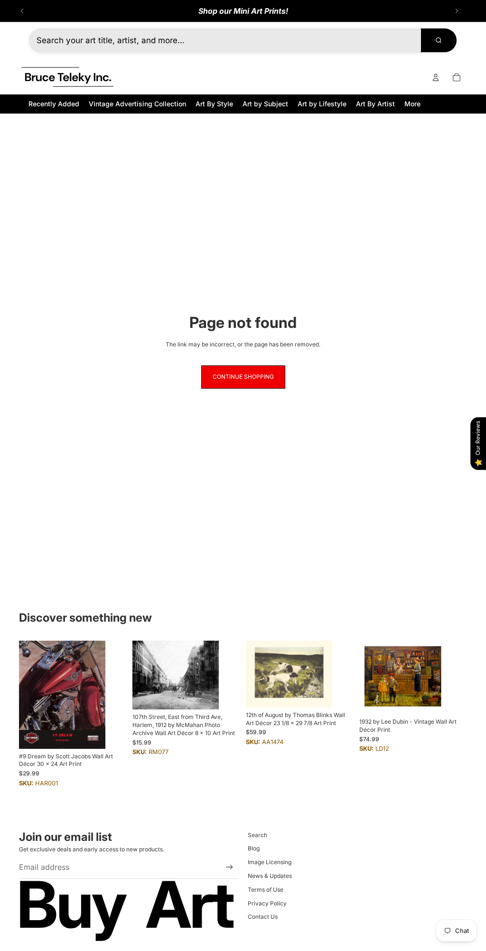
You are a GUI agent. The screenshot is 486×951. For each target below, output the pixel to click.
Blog (254, 848)
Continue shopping (243, 376)
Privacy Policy (267, 903)
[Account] (435, 77)
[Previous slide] (22, 10)
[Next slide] (456, 10)
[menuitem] (412, 104)
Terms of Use (265, 889)
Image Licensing (269, 862)
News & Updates (270, 875)
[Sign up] (229, 867)
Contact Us (263, 916)
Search (257, 835)
